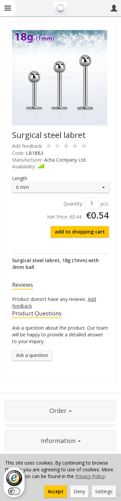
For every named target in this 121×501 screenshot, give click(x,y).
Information (59, 441)
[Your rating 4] (75, 146)
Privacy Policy (90, 476)
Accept (56, 491)
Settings (104, 491)
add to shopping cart (80, 231)
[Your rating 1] (48, 146)
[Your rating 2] (57, 146)
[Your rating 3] (66, 146)
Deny (79, 491)
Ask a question (32, 355)
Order (58, 411)
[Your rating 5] (83, 146)
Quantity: (73, 203)
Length (19, 178)
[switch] (14, 491)
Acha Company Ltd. (65, 160)
